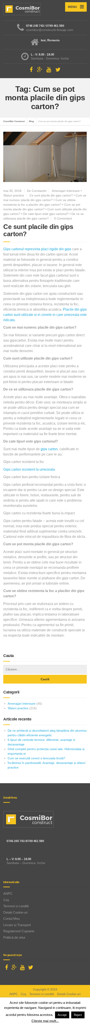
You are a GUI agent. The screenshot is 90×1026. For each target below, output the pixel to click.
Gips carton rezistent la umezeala (29, 469)
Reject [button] (78, 1015)
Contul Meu (11, 918)
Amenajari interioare (66, 191)
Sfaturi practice (13, 195)
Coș (6, 900)
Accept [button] (62, 1015)
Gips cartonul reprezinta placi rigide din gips (37, 249)
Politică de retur (14, 937)
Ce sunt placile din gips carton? (51, 195)
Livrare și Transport (17, 925)
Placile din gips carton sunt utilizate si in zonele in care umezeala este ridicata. (45, 315)
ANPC (7, 893)
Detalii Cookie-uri (15, 912)
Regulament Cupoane (18, 931)
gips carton (49, 449)
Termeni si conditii (16, 906)
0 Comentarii (63, 218)
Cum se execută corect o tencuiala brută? (36, 758)
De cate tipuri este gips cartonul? (46, 214)
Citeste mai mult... (45, 1021)
